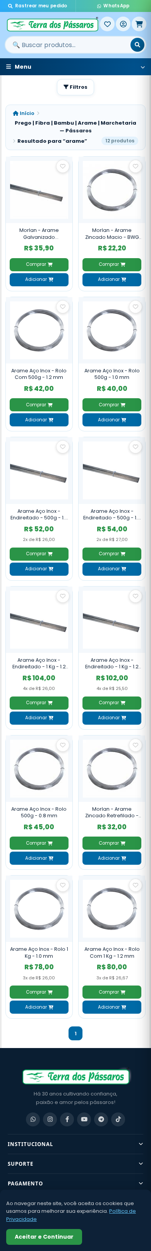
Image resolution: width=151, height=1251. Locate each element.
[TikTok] (118, 1119)
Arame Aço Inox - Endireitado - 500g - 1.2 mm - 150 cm (112, 514)
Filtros (78, 87)
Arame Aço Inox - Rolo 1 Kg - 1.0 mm (39, 952)
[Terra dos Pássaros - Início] (52, 24)
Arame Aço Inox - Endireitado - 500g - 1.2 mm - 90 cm (39, 514)
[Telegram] (101, 1119)
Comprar (36, 264)
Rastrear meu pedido (41, 6)
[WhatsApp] (33, 1119)
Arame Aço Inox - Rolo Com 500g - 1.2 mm (39, 374)
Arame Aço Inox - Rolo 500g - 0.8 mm (39, 812)
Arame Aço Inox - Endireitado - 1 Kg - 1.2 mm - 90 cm (112, 663)
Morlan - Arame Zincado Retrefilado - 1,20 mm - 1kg (112, 812)
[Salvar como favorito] (62, 166)
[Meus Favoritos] (107, 24)
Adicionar (36, 279)
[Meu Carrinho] (139, 24)
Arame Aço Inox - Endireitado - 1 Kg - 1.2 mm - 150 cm (39, 663)
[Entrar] (123, 24)
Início (26, 113)
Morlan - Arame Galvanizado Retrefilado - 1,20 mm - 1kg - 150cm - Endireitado (39, 233)
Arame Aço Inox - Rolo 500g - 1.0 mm (112, 374)
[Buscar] (137, 45)
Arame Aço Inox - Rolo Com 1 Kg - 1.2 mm (112, 952)
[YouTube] (84, 1119)
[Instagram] (50, 1119)
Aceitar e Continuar (44, 1237)
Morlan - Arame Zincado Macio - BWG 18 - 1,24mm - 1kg (112, 233)
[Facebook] (67, 1119)
